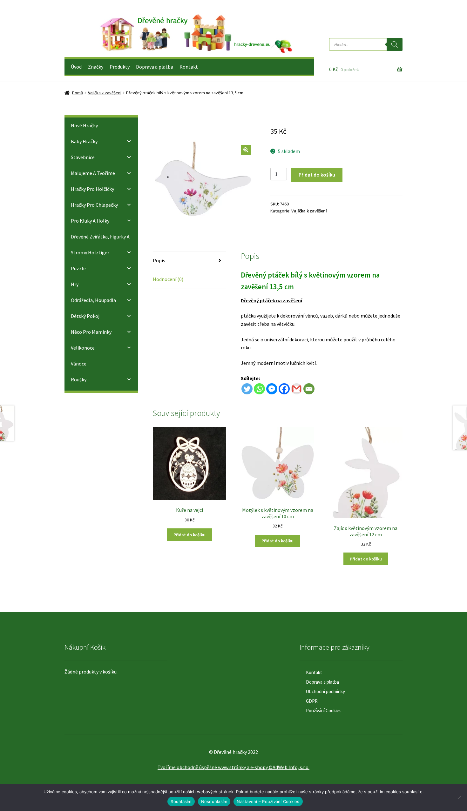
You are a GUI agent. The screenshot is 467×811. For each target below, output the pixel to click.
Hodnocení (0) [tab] (168, 279)
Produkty (120, 67)
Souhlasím (181, 801)
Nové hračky (84, 125)
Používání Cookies (324, 710)
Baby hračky (84, 141)
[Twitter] (247, 388)
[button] (246, 150)
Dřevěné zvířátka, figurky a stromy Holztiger (100, 244)
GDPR (312, 701)
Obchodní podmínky (325, 691)
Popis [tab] (159, 260)
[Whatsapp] (259, 388)
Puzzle (78, 268)
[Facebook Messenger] (271, 388)
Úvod (76, 67)
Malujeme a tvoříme (93, 173)
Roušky (78, 379)
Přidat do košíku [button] (189, 535)
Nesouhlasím (214, 801)
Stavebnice (83, 157)
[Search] (395, 44)
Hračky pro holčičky (92, 189)
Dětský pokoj (85, 316)
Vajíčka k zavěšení (104, 93)
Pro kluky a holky (90, 221)
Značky (95, 67)
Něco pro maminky (91, 332)
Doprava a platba (154, 67)
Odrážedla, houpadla (93, 300)
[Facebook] (284, 388)
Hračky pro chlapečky (94, 205)
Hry (74, 284)
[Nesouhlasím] (459, 797)
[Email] (309, 388)
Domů (77, 93)
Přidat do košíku (317, 174)
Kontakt (188, 67)
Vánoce (78, 363)
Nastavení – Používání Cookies (268, 801)
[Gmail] (296, 388)
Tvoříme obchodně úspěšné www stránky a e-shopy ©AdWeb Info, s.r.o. (233, 767)
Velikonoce (83, 348)
